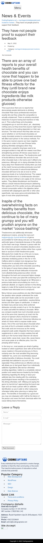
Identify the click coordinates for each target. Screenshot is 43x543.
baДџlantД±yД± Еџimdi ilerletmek (14, 237)
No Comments (6, 55)
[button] (18, 7)
